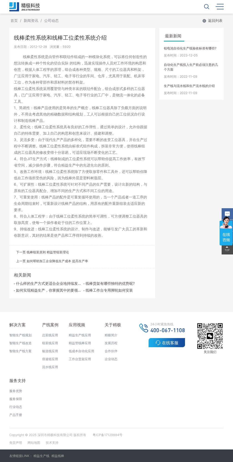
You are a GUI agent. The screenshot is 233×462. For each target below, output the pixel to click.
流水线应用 (50, 367)
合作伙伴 (111, 351)
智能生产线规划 (20, 335)
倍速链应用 (50, 359)
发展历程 (111, 343)
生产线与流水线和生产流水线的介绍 (189, 86)
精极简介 (111, 335)
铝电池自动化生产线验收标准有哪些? (190, 48)
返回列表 (215, 20)
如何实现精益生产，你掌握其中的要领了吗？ (48, 290)
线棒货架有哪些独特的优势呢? (110, 283)
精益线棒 (57, 456)
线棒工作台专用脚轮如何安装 (109, 290)
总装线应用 (50, 335)
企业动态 (111, 359)
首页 (14, 20)
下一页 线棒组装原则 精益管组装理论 (42, 252)
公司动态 (51, 20)
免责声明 (16, 442)
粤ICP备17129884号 (107, 435)
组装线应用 (50, 343)
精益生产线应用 (80, 335)
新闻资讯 (31, 20)
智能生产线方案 (20, 351)
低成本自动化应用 (81, 351)
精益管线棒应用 (80, 343)
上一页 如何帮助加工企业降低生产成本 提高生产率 (52, 261)
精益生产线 (41, 456)
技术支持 (52, 442)
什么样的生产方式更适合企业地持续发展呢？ (48, 283)
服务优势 (15, 391)
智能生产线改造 (20, 343)
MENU (220, 6)
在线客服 (170, 342)
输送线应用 (50, 351)
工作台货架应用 (80, 359)
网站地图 (34, 442)
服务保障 (15, 399)
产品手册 (15, 415)
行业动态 (15, 407)
